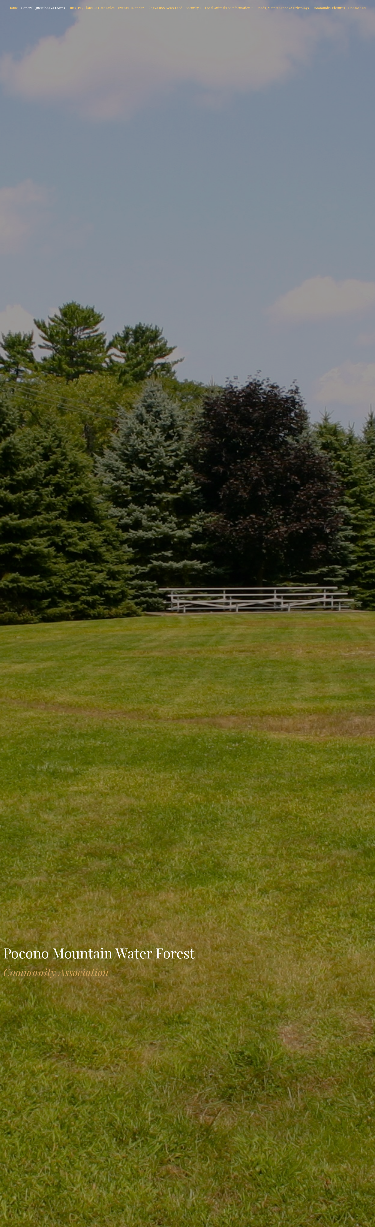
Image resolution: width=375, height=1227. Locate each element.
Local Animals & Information (227, 8)
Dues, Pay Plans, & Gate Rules (91, 8)
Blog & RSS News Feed (164, 8)
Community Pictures (328, 8)
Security (192, 8)
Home (13, 8)
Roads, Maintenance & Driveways (283, 8)
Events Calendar (131, 8)
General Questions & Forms (43, 8)
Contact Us (357, 8)
